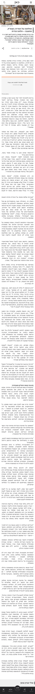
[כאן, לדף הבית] (17, 2)
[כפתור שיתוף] (3, 48)
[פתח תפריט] (31, 2)
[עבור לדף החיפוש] (4, 2)
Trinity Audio (20, 56)
